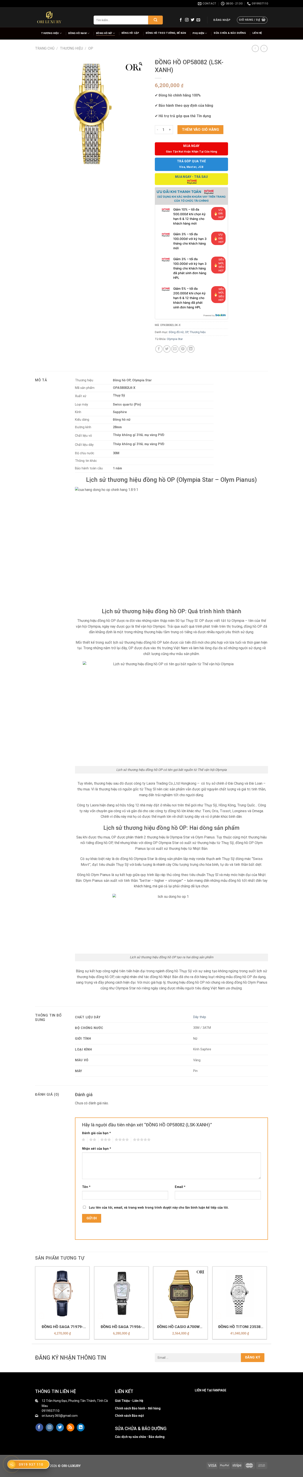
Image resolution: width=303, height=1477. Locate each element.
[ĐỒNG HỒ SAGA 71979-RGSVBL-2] (62, 1294)
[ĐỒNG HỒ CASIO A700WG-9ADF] (180, 1294)
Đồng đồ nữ (176, 332)
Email (180, 1187)
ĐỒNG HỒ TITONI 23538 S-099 (239, 1326)
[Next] (266, 1304)
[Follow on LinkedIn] (81, 1427)
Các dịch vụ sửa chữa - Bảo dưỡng (140, 1437)
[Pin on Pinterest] (183, 349)
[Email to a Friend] (175, 349)
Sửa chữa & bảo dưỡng (230, 33)
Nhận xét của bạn (96, 1149)
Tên (86, 1187)
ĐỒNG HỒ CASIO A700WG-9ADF (180, 1326)
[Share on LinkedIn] (191, 349)
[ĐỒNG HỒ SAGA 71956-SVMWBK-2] (121, 1294)
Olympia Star (175, 339)
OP (90, 48)
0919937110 (50, 1411)
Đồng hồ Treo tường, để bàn (166, 33)
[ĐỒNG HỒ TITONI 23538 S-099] (240, 1294)
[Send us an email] (198, 20)
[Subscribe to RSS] (70, 1427)
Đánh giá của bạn (96, 1133)
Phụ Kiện (198, 33)
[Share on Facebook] (159, 349)
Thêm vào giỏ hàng (200, 129)
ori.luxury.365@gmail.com (60, 1415)
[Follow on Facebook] (181, 20)
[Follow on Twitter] (192, 20)
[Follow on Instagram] (187, 20)
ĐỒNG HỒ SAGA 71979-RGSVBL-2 (62, 1326)
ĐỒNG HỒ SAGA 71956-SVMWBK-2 (121, 1326)
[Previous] (35, 1304)
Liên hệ (257, 33)
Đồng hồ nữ (104, 33)
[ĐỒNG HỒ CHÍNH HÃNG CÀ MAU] (49, 17)
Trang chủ (44, 48)
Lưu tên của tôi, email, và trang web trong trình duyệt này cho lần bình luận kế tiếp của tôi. (159, 1208)
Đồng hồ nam (77, 33)
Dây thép (199, 1017)
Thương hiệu (50, 33)
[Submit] (155, 20)
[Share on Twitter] (167, 349)
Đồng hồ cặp (130, 33)
